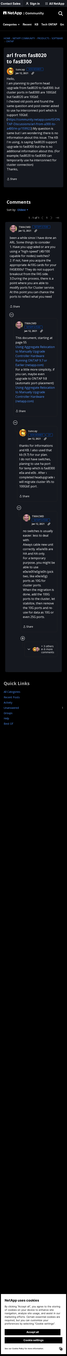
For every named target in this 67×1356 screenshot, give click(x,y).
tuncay (20, 69)
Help (6, 718)
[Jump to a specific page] (57, 218)
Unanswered (33, 708)
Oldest (22, 210)
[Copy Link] (33, 73)
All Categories (12, 692)
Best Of (8, 723)
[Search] (60, 13)
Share (12, 179)
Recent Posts (12, 697)
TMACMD (25, 227)
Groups (8, 713)
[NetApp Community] (23, 13)
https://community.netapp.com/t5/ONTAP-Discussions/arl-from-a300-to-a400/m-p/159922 (33, 124)
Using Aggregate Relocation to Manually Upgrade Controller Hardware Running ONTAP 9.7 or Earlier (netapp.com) (35, 356)
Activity (8, 702)
